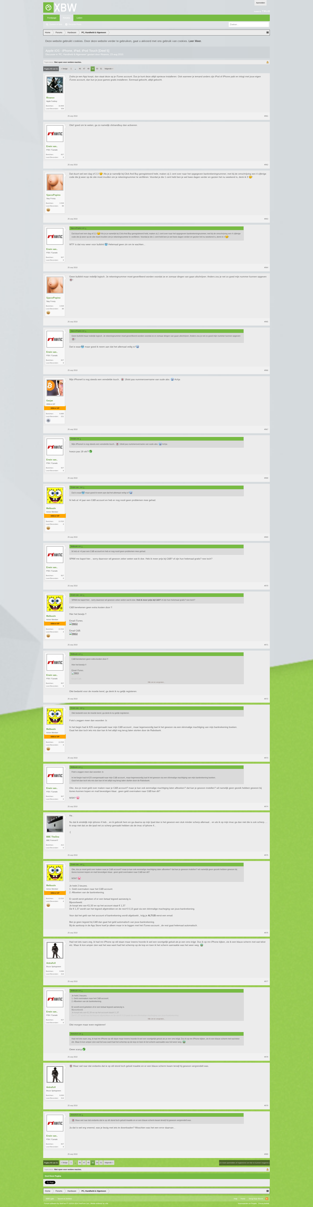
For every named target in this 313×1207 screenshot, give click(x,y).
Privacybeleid (263, 1203)
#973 (266, 758)
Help (235, 1199)
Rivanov (105, 54)
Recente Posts (74, 24)
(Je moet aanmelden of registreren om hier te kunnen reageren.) (244, 1163)
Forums (66, 18)
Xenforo (69, 1199)
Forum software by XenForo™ (66, 1203)
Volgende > (108, 69)
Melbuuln (51, 508)
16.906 (61, 106)
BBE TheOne (52, 837)
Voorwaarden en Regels (247, 1203)
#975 (266, 855)
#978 (266, 1057)
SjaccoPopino (53, 195)
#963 (266, 219)
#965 (266, 322)
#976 (266, 933)
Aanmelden (260, 3)
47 (84, 69)
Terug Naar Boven (256, 1199)
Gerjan (49, 400)
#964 (266, 267)
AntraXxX (51, 963)
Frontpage (51, 18)
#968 (266, 478)
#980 (266, 1154)
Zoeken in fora (55, 24)
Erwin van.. (52, 146)
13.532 (61, 521)
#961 (266, 116)
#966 (266, 370)
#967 (266, 429)
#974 (266, 806)
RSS (267, 1198)
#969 (266, 537)
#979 (266, 1105)
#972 (266, 699)
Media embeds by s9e (99, 1203)
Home (243, 1199)
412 (62, 845)
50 (97, 69)
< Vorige (64, 69)
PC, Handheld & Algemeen (72, 54)
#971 (266, 645)
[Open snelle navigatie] (267, 32)
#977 (266, 981)
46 (80, 69)
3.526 (62, 203)
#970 (266, 586)
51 (101, 69)
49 (93, 69)
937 (62, 154)
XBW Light (50, 1199)
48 (88, 69)
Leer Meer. (195, 41)
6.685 (62, 414)
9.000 (62, 971)
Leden (79, 18)
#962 (266, 165)
